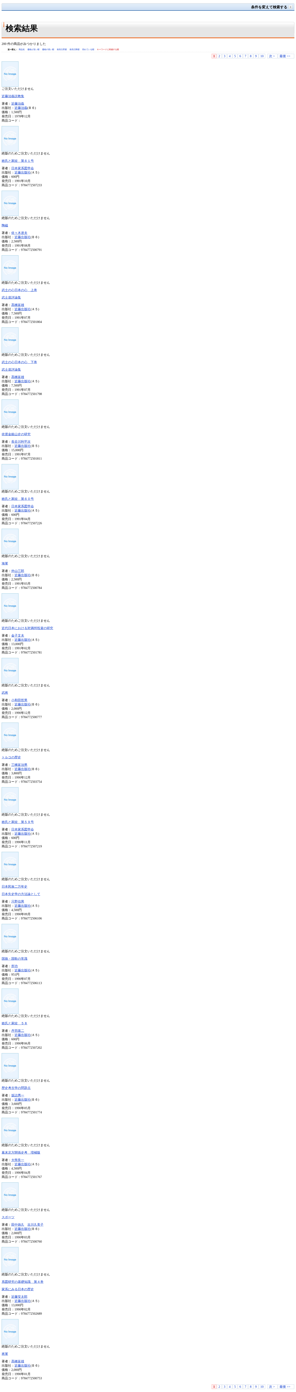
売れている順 (88, 49)
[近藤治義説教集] (10, 85)
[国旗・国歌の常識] (10, 948)
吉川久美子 (35, 1224)
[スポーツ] (10, 1206)
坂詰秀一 (17, 1095)
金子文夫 (17, 635)
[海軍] (10, 553)
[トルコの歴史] (10, 747)
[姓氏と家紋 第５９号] (10, 811)
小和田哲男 (19, 700)
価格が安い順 (33, 49)
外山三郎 (17, 571)
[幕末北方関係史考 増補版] (10, 1142)
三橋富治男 (19, 764)
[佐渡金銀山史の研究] (10, 423)
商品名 (22, 49)
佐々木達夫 (19, 233)
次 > (272, 56)
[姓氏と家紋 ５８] (10, 1013)
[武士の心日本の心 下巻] (10, 351)
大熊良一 (17, 1160)
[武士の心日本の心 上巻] (10, 279)
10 (262, 56)
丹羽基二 (17, 1030)
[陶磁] (10, 215)
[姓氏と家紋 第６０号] (10, 488)
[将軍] (10, 1343)
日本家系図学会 (22, 168)
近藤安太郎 (19, 1296)
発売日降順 (74, 49)
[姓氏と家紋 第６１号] (10, 150)
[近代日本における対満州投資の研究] (10, 617)
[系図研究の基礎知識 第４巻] (10, 1271)
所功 (14, 966)
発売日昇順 (62, 49)
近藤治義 (17, 103)
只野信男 (17, 901)
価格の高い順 (48, 49)
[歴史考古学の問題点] (10, 1077)
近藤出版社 (22, 172)
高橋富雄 (17, 305)
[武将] (10, 682)
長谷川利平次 (21, 441)
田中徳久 (17, 1224)
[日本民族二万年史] (10, 876)
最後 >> (284, 56)
